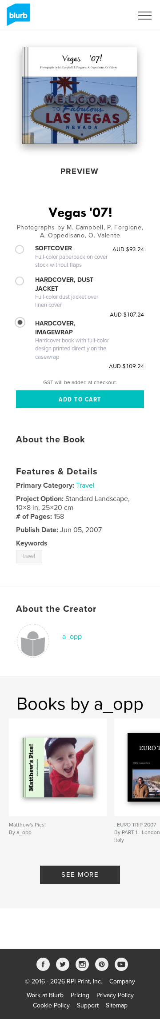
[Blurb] (16, 18)
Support (88, 1005)
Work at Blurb (45, 995)
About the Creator (56, 609)
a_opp (72, 636)
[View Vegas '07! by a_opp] (79, 95)
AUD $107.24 (127, 314)
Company (122, 981)
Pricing (80, 995)
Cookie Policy (51, 1005)
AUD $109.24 (126, 366)
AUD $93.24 (128, 249)
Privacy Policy (115, 995)
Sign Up (110, 15)
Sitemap (117, 1005)
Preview (79, 171)
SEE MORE (80, 875)
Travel (85, 485)
